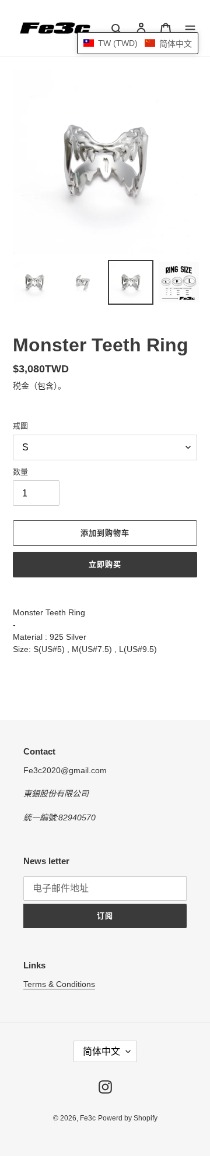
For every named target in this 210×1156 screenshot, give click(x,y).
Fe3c (88, 1118)
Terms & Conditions (59, 984)
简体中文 (101, 1051)
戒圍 (20, 425)
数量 (20, 471)
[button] (138, 43)
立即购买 (105, 564)
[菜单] (190, 28)
